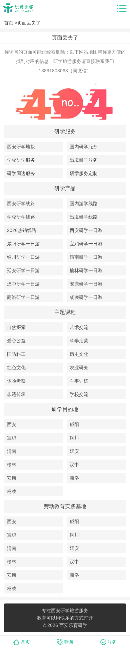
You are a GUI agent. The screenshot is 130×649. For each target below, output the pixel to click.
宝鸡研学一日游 (86, 243)
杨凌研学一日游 (86, 297)
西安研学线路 (21, 203)
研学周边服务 (21, 173)
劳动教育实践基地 (65, 506)
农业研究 (79, 367)
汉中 (74, 464)
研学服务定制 (84, 173)
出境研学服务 (84, 160)
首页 (8, 22)
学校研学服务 (21, 160)
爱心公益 (16, 340)
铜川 (74, 437)
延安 (74, 451)
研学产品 (65, 188)
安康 (11, 478)
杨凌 (11, 491)
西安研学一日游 (86, 230)
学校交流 (79, 394)
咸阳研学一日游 (23, 243)
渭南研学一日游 (86, 257)
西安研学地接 (21, 146)
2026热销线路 (21, 230)
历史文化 (79, 354)
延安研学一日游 (23, 270)
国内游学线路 (84, 203)
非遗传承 (16, 394)
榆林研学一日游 (86, 270)
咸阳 (74, 424)
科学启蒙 (79, 340)
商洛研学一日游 (23, 297)
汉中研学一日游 (23, 284)
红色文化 (16, 367)
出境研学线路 (84, 217)
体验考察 (16, 381)
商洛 (74, 478)
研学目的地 (65, 409)
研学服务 (65, 131)
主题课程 (65, 312)
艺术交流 (79, 327)
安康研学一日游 (86, 284)
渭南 (11, 451)
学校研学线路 (21, 217)
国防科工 (16, 354)
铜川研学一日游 (23, 257)
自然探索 (16, 327)
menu (122, 8)
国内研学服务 (84, 146)
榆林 (11, 464)
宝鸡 (11, 437)
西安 (11, 424)
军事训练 (79, 381)
